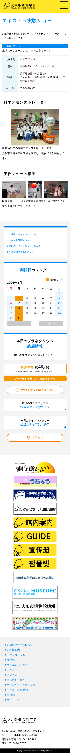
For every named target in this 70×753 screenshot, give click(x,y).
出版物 (11, 694)
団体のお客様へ (16, 679)
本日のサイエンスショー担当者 (25, 246)
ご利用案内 (13, 649)
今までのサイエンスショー (22, 251)
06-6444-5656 (18, 735)
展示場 (11, 659)
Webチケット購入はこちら (38, 390)
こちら (29, 50)
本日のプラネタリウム (35, 405)
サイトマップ (14, 699)
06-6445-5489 (27, 739)
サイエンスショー (17, 664)
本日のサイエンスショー (35, 422)
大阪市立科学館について (21, 644)
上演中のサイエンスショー (22, 234)
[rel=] (35, 45)
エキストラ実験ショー (20, 240)
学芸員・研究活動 (17, 689)
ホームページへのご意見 (21, 684)
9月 (49, 323)
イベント (12, 669)
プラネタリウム (16, 654)
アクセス (37, 437)
